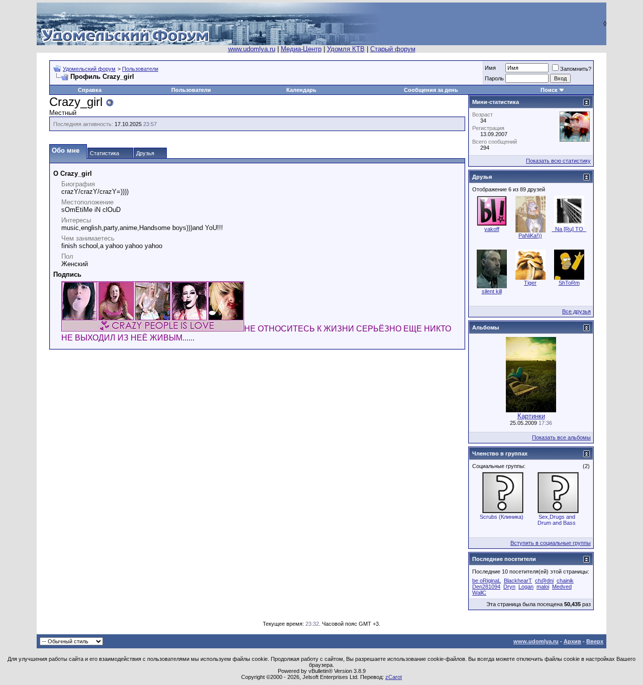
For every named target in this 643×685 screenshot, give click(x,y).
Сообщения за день (431, 90)
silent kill (492, 291)
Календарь (301, 90)
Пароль (494, 78)
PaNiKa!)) (530, 236)
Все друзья (576, 311)
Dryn (509, 587)
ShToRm (569, 283)
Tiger (530, 283)
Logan (525, 587)
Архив (572, 641)
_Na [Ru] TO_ (569, 229)
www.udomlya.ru (251, 49)
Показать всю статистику (558, 161)
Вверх (594, 641)
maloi (543, 587)
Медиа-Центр (301, 49)
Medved (562, 587)
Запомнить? (575, 69)
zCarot (393, 677)
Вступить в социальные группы (550, 543)
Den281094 (486, 587)
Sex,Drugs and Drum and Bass (557, 520)
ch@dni (544, 581)
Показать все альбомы (561, 437)
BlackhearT (518, 581)
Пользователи (140, 69)
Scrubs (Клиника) (501, 517)
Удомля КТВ (346, 49)
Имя (490, 68)
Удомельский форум (89, 69)
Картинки (531, 416)
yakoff (491, 229)
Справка (89, 90)
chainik (565, 581)
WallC (479, 593)
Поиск (549, 90)
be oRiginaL (486, 581)
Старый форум (392, 49)
